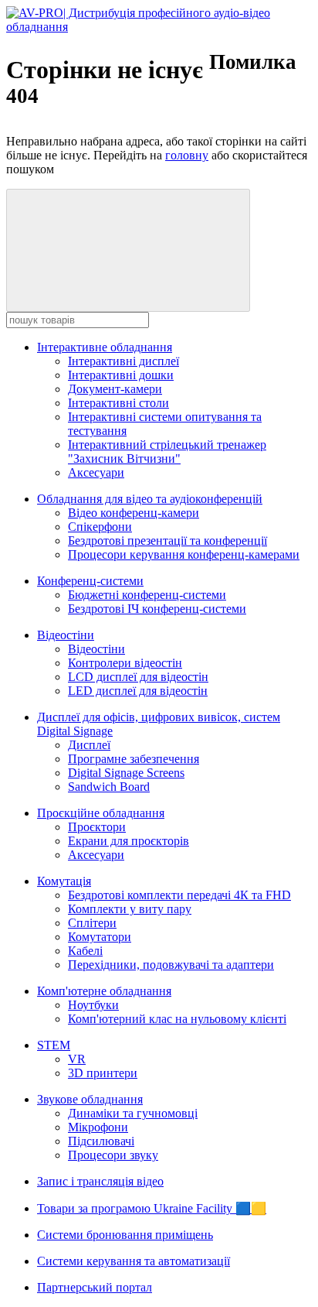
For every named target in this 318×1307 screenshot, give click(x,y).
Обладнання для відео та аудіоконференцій (149, 498)
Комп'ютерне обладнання (104, 990)
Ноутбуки (93, 1004)
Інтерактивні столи (118, 402)
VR (77, 1059)
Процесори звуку (113, 1155)
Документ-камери (115, 388)
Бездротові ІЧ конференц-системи (157, 608)
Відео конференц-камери (133, 512)
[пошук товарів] (128, 250)
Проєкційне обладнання (100, 812)
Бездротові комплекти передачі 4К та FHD (179, 895)
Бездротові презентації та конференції (167, 540)
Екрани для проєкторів (128, 840)
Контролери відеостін (125, 662)
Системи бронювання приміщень (125, 1234)
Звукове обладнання (90, 1099)
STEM (53, 1045)
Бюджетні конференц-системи (147, 594)
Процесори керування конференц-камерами (183, 554)
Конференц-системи (90, 580)
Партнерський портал (94, 1287)
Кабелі (85, 950)
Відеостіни (65, 635)
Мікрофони (98, 1127)
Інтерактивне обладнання (104, 347)
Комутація (64, 881)
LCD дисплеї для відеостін (138, 676)
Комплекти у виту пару (129, 908)
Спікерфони (100, 526)
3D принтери (102, 1072)
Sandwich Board (109, 786)
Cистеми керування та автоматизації (133, 1261)
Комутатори (99, 936)
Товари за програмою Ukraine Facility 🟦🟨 (151, 1208)
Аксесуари (96, 472)
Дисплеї (89, 744)
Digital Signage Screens (126, 772)
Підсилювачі (101, 1141)
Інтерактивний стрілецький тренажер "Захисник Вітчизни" (167, 451)
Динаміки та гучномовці (133, 1113)
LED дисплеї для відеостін (138, 690)
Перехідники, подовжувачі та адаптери (171, 964)
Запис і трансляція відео (100, 1181)
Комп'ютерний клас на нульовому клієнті (177, 1018)
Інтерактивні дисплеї (123, 361)
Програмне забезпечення (133, 758)
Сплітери (92, 922)
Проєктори (97, 826)
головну (186, 155)
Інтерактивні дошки (121, 374)
